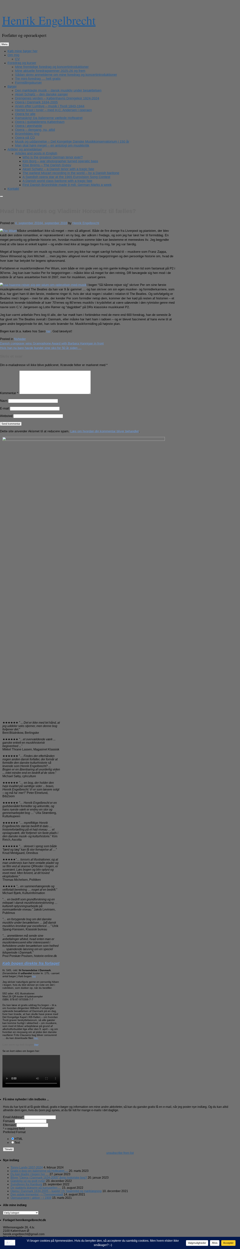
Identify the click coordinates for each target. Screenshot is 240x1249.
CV (17, 59)
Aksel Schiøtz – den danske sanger (41, 94)
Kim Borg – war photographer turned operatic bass (60, 161)
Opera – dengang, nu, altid (35, 130)
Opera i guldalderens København (39, 122)
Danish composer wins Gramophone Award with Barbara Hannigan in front (52, 343)
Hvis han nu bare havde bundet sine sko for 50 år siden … (41, 348)
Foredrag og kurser (22, 63)
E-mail (4, 408)
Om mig (13, 55)
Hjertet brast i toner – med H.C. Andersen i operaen (53, 110)
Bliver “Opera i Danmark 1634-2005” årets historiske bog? (48, 1177)
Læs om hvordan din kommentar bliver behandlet (104, 431)
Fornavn (8, 1121)
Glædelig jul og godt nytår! (27, 1181)
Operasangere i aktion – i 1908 (30, 1197)
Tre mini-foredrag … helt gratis (38, 79)
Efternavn (9, 1125)
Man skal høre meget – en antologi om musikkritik (52, 145)
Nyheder (20, 339)
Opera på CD (25, 137)
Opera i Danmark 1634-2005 (36, 102)
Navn (3, 401)
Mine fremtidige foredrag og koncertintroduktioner (52, 67)
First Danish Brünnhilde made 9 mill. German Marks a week (67, 185)
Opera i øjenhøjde (28, 126)
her (48, 331)
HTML (18, 1138)
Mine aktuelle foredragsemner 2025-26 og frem (50, 71)
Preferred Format (14, 1132)
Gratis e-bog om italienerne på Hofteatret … (39, 1170)
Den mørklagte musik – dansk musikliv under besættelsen (58, 90)
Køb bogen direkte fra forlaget (30, 963)
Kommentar (9, 393)
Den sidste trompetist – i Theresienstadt (36, 1194)
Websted (6, 416)
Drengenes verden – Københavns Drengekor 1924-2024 (57, 98)
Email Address (13, 1117)
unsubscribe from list (120, 1152)
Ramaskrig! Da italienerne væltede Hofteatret (48, 118)
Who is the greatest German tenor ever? (52, 157)
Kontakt (13, 189)
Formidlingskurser (28, 82)
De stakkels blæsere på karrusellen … (35, 1187)
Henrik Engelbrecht (49, 20)
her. (36, 1037)
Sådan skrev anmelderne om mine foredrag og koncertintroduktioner (66, 75)
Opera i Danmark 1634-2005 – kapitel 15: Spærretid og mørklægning (56, 1191)
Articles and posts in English (36, 153)
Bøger (12, 86)
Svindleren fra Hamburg (26, 1184)
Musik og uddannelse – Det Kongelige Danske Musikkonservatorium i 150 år (72, 141)
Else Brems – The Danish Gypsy (46, 165)
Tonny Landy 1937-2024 (26, 1167)
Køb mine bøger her (23, 51)
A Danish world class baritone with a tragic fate (57, 181)
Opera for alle (25, 114)
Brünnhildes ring (27, 134)
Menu (5, 44)
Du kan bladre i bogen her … (29, 1174)
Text (17, 1142)
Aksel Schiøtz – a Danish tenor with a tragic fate (58, 169)
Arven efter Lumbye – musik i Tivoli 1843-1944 (49, 106)
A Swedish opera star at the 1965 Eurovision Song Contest (66, 177)
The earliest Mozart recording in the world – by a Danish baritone (70, 173)
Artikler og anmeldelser (25, 149)
